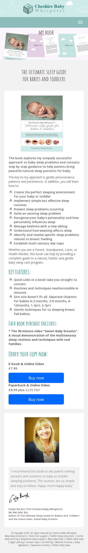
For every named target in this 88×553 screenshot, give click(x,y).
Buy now (36, 377)
